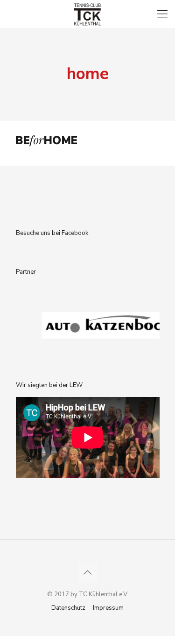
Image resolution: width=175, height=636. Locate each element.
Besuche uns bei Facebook (52, 233)
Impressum (108, 608)
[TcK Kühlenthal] (87, 14)
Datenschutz (68, 608)
